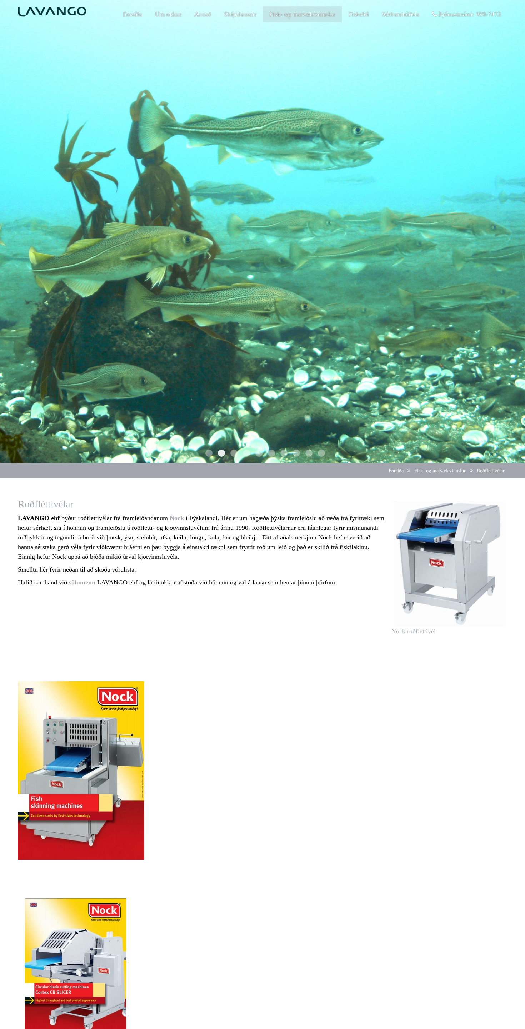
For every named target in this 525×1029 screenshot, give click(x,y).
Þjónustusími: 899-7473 (469, 14)
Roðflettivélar (491, 470)
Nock (177, 518)
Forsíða (396, 470)
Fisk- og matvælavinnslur (440, 470)
